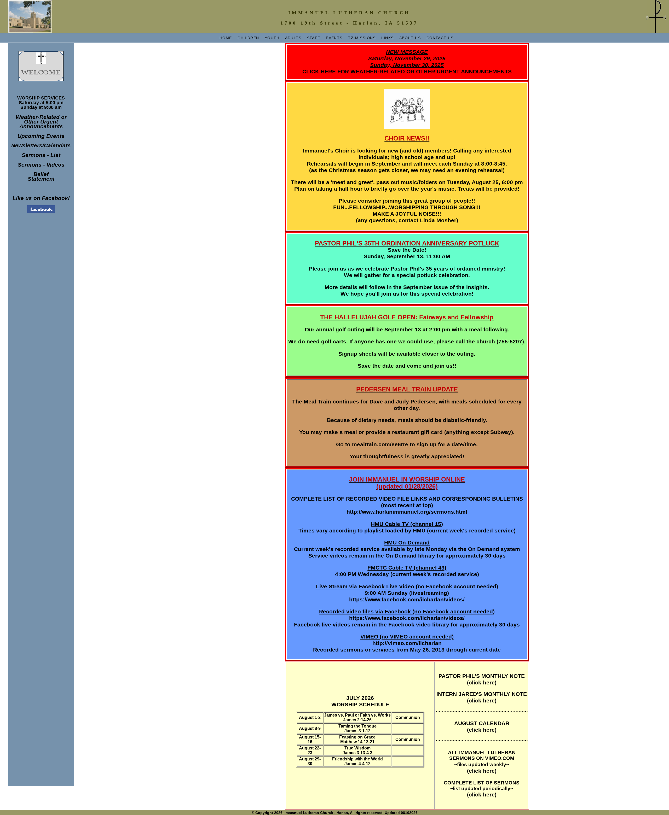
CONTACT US (440, 38)
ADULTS (293, 38)
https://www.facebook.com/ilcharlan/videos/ (407, 599)
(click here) (482, 682)
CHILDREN (248, 38)
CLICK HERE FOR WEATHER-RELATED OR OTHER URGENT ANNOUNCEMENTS (407, 62)
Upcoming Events (41, 136)
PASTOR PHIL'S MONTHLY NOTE (482, 676)
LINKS (387, 38)
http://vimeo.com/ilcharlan (407, 643)
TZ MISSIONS (362, 38)
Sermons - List (41, 155)
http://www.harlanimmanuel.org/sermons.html (407, 512)
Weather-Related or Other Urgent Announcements (41, 122)
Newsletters (26, 145)
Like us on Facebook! (41, 198)
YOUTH (272, 38)
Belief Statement (41, 176)
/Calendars (56, 145)
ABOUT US (410, 38)
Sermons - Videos (41, 165)
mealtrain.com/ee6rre (380, 444)
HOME (226, 38)
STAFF (313, 38)
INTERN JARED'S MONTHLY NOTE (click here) (481, 697)
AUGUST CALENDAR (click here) (481, 726)
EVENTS (334, 38)
